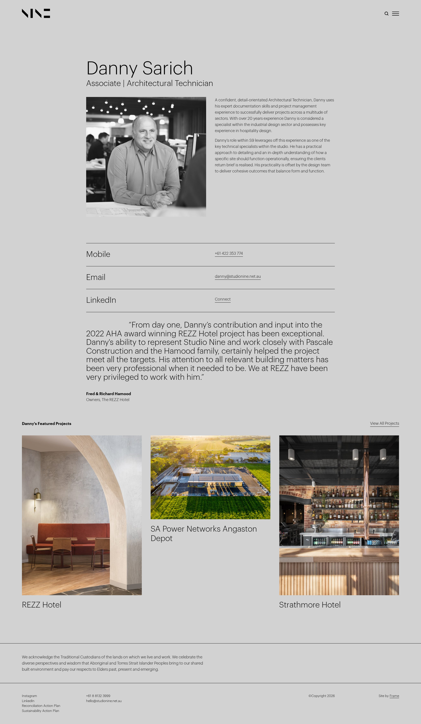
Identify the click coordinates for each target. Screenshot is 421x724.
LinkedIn (28, 701)
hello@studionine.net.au (104, 701)
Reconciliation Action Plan (41, 706)
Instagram (29, 696)
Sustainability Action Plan (40, 711)
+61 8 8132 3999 (98, 696)
